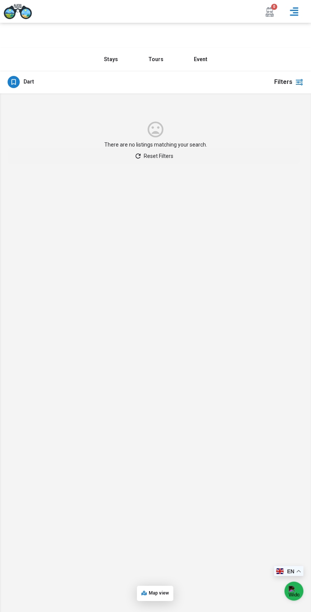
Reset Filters (158, 156)
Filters (283, 81)
